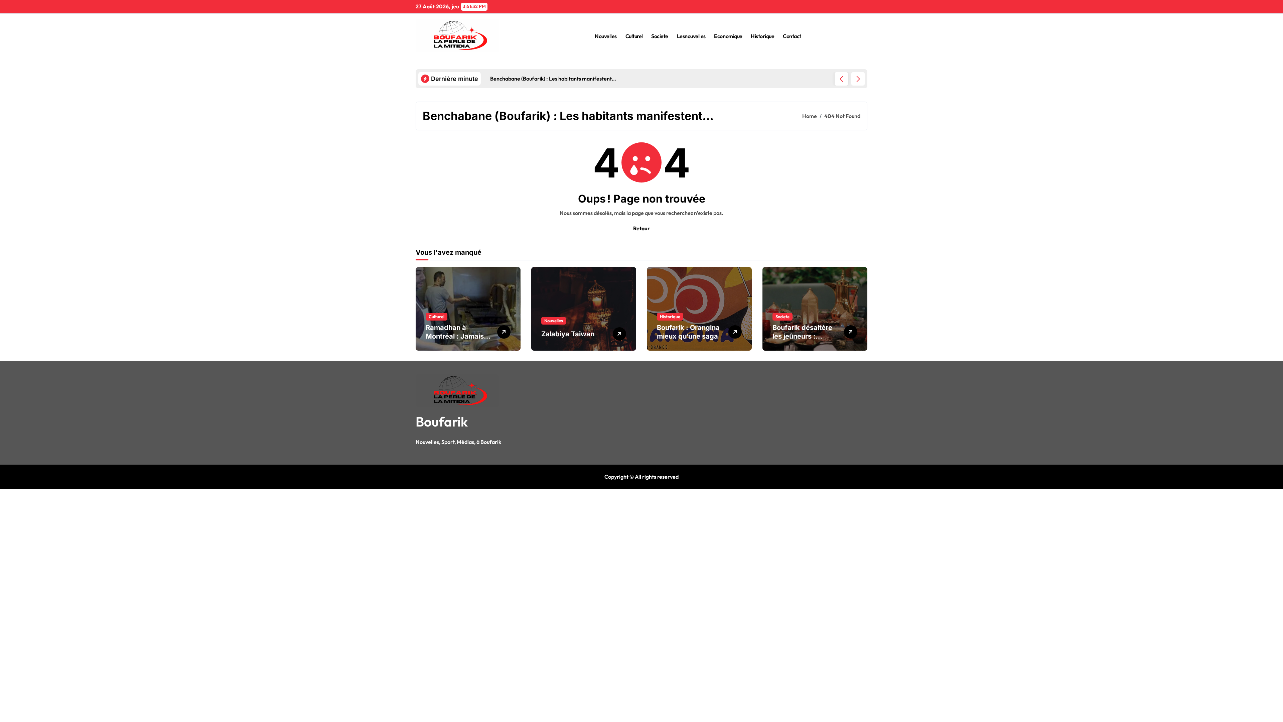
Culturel (634, 36)
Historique (762, 36)
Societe (659, 36)
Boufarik (442, 421)
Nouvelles (606, 36)
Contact (792, 36)
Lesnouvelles (691, 36)
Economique (728, 36)
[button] (858, 79)
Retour (641, 228)
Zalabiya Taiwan (567, 334)
